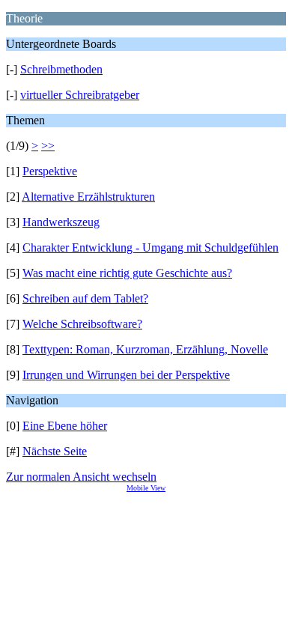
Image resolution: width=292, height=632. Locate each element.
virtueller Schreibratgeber (79, 94)
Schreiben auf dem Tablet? (85, 298)
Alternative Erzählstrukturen (88, 196)
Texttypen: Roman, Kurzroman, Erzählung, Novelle (145, 349)
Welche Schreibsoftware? (82, 323)
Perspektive (49, 171)
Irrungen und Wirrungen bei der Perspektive (126, 374)
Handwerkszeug (61, 222)
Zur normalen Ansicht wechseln (81, 476)
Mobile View (146, 488)
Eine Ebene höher (64, 425)
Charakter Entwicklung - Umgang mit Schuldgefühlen (150, 247)
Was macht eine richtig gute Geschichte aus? (127, 273)
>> (48, 145)
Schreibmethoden (61, 69)
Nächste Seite (54, 451)
